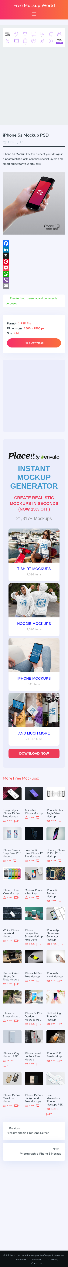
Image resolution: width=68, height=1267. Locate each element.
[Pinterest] (34, 262)
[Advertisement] (34, 85)
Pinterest (36, 1259)
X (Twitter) (52, 1259)
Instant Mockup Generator (34, 477)
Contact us (36, 1263)
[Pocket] (34, 268)
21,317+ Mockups (34, 518)
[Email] (34, 286)
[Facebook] (34, 243)
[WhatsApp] (34, 274)
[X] (34, 256)
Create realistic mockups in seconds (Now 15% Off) (34, 503)
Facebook (21, 1259)
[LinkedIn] (34, 249)
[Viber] (34, 280)
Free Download (34, 343)
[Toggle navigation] (34, 13)
